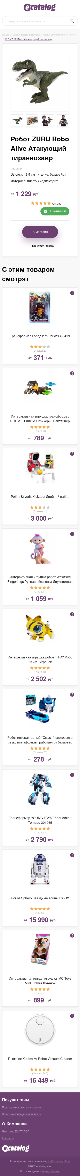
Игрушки (35, 34)
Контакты (8, 1138)
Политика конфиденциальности (21, 1114)
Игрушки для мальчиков (54, 34)
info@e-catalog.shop (58, 1161)
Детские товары (20, 34)
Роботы (72, 34)
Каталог (5, 34)
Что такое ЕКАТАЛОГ (15, 1131)
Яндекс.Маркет (51, 1171)
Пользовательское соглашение (21, 1107)
